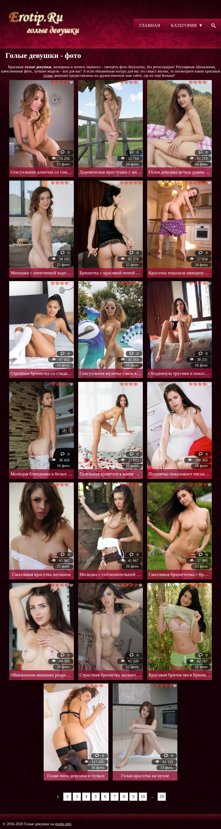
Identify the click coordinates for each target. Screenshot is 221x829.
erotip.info (63, 824)
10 (143, 796)
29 (162, 796)
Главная (149, 25)
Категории (184, 25)
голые (48, 76)
